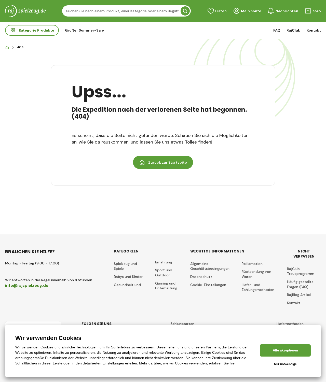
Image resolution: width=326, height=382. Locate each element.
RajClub (294, 30)
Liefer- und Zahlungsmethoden (258, 287)
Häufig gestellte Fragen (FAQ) (300, 284)
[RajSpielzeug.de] (7, 47)
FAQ (276, 30)
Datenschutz (201, 276)
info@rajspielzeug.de (26, 285)
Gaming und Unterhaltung (166, 286)
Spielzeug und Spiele (125, 266)
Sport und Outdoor (163, 272)
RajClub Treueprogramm (300, 271)
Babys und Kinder (128, 276)
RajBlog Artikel (299, 294)
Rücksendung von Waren (256, 274)
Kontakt (314, 30)
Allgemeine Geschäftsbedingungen (209, 266)
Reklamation (252, 263)
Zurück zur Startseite (167, 162)
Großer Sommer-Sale (84, 30)
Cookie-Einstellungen (208, 284)
